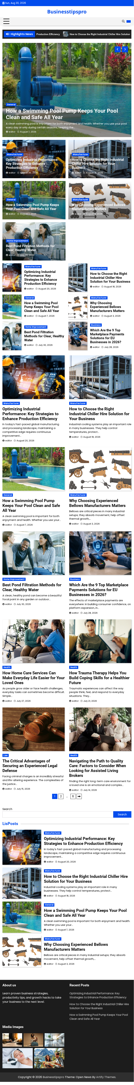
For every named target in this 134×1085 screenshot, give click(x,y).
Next (79, 796)
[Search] (123, 21)
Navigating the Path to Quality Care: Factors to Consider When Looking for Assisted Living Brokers (97, 768)
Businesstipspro (67, 11)
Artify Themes (106, 1077)
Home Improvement (17, 240)
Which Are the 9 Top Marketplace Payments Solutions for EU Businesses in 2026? (107, 336)
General (11, 199)
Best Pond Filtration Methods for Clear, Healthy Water (30, 248)
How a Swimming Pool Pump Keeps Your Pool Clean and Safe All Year (32, 207)
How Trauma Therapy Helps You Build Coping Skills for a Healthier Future (99, 677)
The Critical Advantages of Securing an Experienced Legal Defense (29, 766)
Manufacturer (14, 100)
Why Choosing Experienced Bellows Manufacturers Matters (98, 207)
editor (12, 131)
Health (6, 667)
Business (96, 325)
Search (7, 809)
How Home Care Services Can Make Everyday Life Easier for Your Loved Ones (33, 677)
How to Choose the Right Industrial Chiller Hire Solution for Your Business (98, 164)
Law (5, 755)
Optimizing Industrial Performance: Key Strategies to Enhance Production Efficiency (67, 110)
